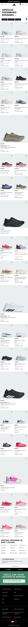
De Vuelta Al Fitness (4, 545)
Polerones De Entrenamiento (22, 545)
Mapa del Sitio (5, 592)
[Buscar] (22, 4)
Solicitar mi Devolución (18, 595)
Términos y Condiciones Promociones (19, 613)
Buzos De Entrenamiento (22, 548)
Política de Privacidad (6, 617)
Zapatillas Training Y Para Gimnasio (4, 550)
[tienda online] (14, 5)
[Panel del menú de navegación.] (2, 4)
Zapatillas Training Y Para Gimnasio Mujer (4, 548)
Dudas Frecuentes (17, 589)
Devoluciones (4, 595)
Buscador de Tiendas (6, 589)
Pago (15, 592)
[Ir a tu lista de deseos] (5, 4)
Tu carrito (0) (20, 569)
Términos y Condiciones (19, 609)
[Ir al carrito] (25, 4)
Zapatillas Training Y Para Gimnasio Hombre (4, 553)
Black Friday (16, 599)
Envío (3, 599)
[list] (12, 19)
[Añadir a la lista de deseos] (12, 24)
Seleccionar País (17, 617)
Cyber (3, 602)
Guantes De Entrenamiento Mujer (13, 550)
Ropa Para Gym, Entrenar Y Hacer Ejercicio (14, 553)
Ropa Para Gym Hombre (22, 553)
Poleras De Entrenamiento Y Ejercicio (14, 548)
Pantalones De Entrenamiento (22, 550)
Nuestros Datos (5, 609)
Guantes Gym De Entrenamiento (14, 545)
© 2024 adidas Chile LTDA (14, 625)
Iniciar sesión (8, 569)
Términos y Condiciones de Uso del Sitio (7, 613)
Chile (16, 621)
